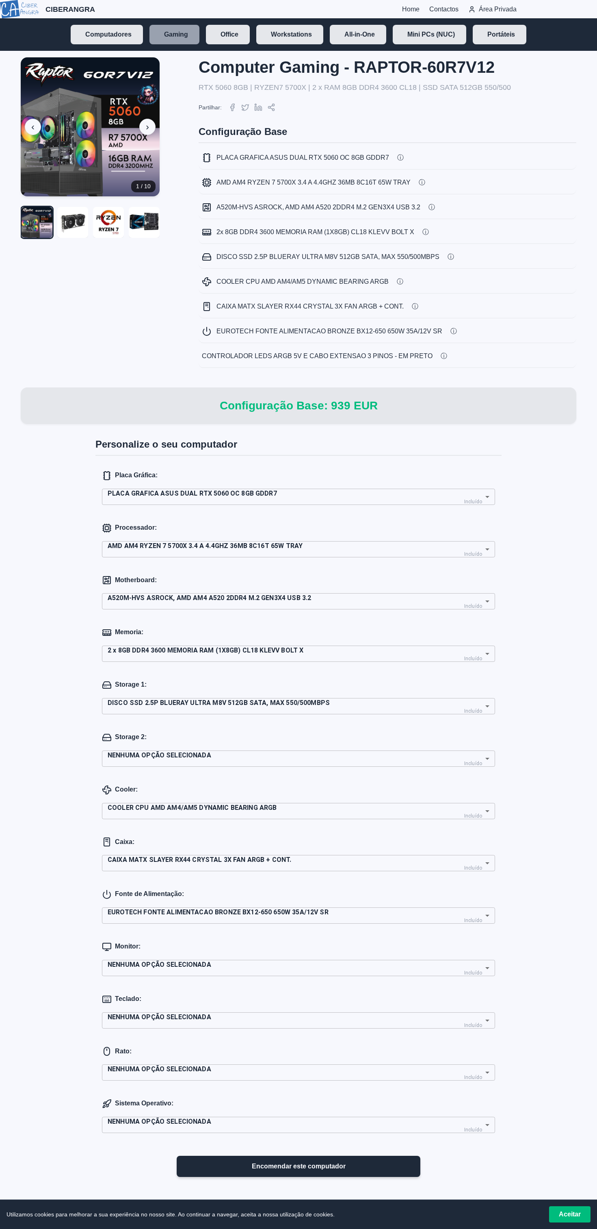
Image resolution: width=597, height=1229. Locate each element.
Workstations (291, 34)
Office (229, 34)
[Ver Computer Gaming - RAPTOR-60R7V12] (37, 222)
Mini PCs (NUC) (431, 34)
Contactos (444, 9)
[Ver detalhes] (400, 158)
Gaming (176, 34)
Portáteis (501, 34)
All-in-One (359, 34)
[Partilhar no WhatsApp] (271, 107)
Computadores (108, 34)
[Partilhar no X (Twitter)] (245, 107)
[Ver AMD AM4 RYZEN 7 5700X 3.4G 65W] (108, 222)
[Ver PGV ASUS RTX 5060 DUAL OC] (72, 222)
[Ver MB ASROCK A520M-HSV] (144, 222)
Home (411, 9)
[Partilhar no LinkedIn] (258, 107)
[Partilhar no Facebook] (232, 107)
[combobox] (298, 496)
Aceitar (570, 1214)
